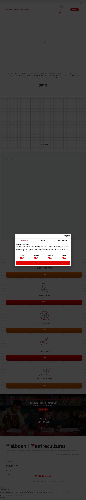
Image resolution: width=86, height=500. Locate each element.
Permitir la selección (43, 262)
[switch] (36, 258)
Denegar (25, 262)
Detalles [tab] (43, 240)
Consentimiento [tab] (24, 240)
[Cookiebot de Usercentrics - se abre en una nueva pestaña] (64, 236)
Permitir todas (61, 262)
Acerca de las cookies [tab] (62, 240)
